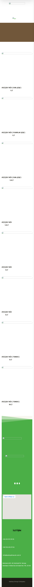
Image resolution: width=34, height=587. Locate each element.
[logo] (17, 5)
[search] (4, 18)
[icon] (15, 483)
